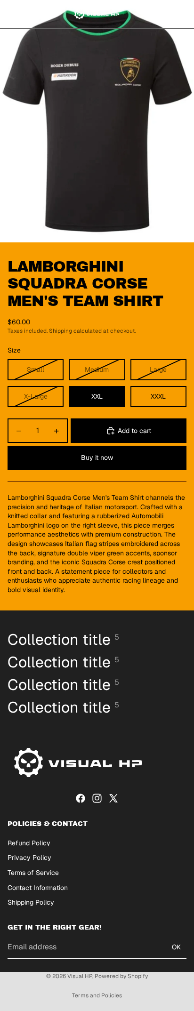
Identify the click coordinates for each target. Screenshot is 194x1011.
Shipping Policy (31, 903)
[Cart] (182, 14)
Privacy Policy (29, 858)
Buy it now (97, 457)
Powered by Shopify (121, 976)
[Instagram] (97, 798)
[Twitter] (113, 798)
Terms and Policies (97, 995)
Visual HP (79, 976)
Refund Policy (29, 843)
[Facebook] (80, 798)
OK (176, 947)
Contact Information (38, 887)
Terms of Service (33, 872)
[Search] (31, 14)
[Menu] (11, 14)
